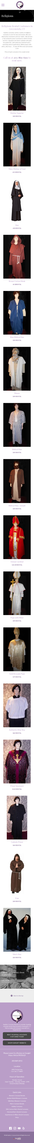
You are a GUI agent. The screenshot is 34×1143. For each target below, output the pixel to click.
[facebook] (10, 1128)
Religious (7, 16)
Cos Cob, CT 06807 (17, 1071)
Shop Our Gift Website (17, 1043)
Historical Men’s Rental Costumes (17, 1112)
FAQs (17, 1117)
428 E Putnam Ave (17, 1069)
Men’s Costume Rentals (17, 1103)
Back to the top (18, 996)
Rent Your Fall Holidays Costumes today (17, 1035)
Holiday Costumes (17, 1106)
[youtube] (19, 1128)
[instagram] (15, 1128)
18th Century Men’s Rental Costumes (17, 1109)
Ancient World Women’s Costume (17, 1098)
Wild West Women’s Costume (17, 1101)
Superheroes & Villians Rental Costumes (17, 1114)
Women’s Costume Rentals (17, 1095)
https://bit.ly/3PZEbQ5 (17, 1055)
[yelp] (24, 1128)
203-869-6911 (21, 57)
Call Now (5, 980)
